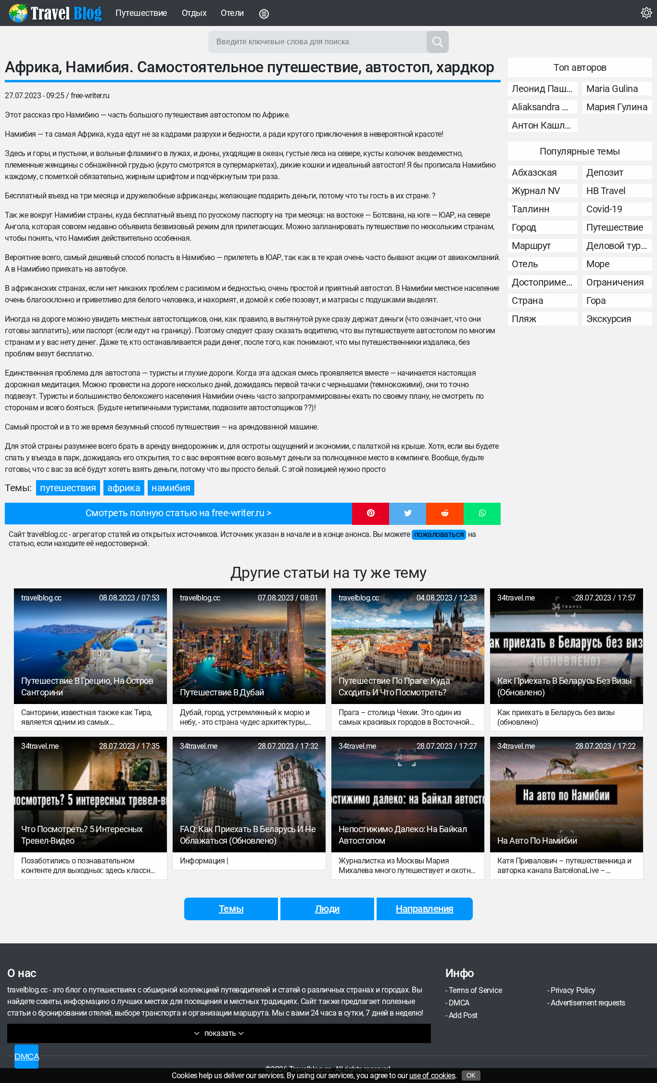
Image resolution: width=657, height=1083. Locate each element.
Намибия (171, 488)
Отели (232, 13)
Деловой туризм (619, 245)
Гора (596, 300)
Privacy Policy (573, 990)
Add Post (463, 1015)
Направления (425, 908)
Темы (231, 908)
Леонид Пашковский (545, 88)
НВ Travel (606, 190)
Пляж (524, 319)
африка (123, 488)
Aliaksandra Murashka (545, 107)
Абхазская (534, 172)
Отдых (194, 13)
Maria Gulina (612, 88)
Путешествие (141, 13)
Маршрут (531, 245)
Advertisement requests (588, 1002)
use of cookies (432, 1075)
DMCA (459, 1002)
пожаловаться (439, 534)
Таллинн (531, 209)
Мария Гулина (616, 107)
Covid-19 (604, 209)
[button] (370, 514)
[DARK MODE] (646, 13)
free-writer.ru (90, 95)
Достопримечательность (545, 282)
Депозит (605, 172)
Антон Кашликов (545, 125)
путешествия (68, 488)
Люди (327, 908)
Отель (525, 264)
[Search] (438, 42)
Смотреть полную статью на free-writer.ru (175, 513)
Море (597, 264)
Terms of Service (475, 990)
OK (471, 1075)
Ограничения (615, 282)
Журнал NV (536, 190)
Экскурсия (609, 319)
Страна (527, 300)
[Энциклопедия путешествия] (55, 13)
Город (524, 227)
